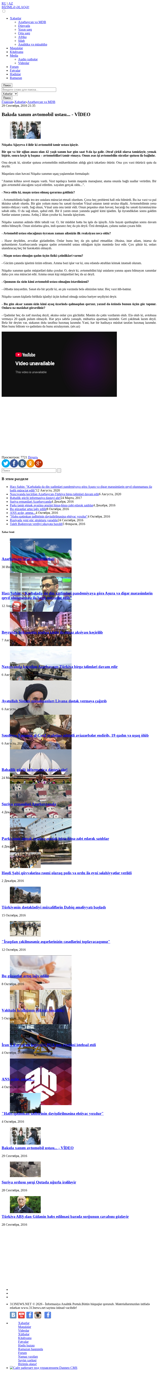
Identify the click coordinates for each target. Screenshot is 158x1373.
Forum (14, 66)
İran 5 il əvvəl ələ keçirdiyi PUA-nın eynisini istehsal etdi (49, 1045)
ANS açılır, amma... (23, 512)
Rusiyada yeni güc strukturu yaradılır (34, 520)
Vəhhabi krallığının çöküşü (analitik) (33, 1010)
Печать (33, 457)
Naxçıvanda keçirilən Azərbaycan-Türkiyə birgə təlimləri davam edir (54, 494)
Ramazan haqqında (30, 1349)
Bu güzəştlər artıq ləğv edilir (28, 509)
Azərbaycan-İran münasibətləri (28, 559)
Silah (21, 40)
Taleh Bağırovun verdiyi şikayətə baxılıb (36, 524)
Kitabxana (16, 52)
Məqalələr (16, 48)
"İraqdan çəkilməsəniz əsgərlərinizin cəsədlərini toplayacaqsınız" (56, 941)
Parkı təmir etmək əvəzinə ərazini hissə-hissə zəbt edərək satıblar (51, 505)
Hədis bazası (26, 1345)
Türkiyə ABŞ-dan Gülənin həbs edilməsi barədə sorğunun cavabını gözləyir (65, 1216)
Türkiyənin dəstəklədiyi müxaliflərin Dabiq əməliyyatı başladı (54, 907)
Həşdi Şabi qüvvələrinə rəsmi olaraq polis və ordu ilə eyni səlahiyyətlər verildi (67, 873)
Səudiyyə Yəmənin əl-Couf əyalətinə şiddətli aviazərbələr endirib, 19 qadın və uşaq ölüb (75, 735)
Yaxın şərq (25, 29)
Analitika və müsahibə (32, 44)
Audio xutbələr (28, 59)
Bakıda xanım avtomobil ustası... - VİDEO (38, 1148)
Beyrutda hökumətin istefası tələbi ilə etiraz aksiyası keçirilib (52, 632)
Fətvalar (15, 70)
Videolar (23, 63)
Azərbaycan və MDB (32, 22)
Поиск (7, 85)
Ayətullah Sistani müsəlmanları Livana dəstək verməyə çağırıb (54, 701)
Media (14, 55)
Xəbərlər (15, 18)
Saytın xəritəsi (27, 1360)
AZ (10, 3)
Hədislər (15, 74)
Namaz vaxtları (28, 1356)
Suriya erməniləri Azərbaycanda (30, 501)
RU (4, 3)
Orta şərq (24, 33)
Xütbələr (23, 1334)
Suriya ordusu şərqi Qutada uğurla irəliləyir (39, 1182)
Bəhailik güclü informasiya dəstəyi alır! (35, 498)
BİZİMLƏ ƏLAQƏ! (15, 7)
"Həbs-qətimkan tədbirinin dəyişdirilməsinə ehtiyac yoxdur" (49, 516)
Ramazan (16, 78)
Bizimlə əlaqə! (27, 1364)
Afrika (22, 37)
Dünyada (24, 26)
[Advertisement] (79, 427)
